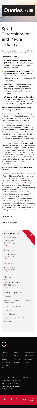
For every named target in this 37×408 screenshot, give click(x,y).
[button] (31, 399)
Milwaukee (18, 356)
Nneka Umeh (9, 267)
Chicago (5, 353)
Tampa (16, 362)
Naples (4, 359)
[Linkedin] (5, 399)
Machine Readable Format (10, 383)
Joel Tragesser (10, 241)
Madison (5, 356)
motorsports (22, 183)
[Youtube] (24, 399)
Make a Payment (13, 378)
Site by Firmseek (7, 389)
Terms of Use (6, 380)
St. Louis (28, 359)
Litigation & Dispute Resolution (16, 318)
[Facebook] (11, 399)
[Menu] (31, 10)
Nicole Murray (10, 254)
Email (6, 245)
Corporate (7, 296)
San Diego (6, 362)
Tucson (28, 362)
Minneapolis (30, 356)
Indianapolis (30, 353)
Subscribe (25, 378)
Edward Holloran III (12, 282)
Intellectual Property (11, 310)
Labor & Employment (12, 314)
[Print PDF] (30, 236)
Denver (16, 353)
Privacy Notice (17, 380)
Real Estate (8, 322)
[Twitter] (17, 399)
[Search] (26, 10)
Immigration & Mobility (12, 306)
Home (3, 378)
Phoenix (17, 359)
